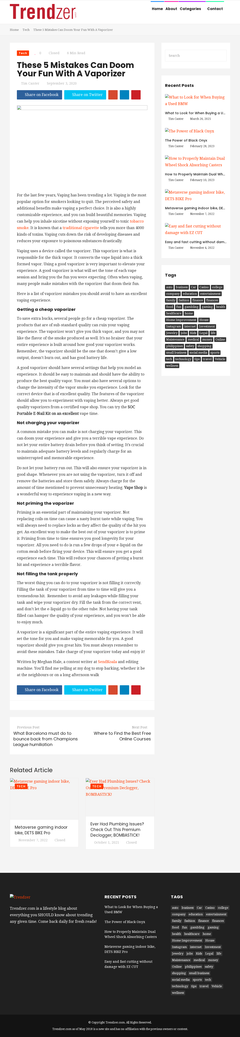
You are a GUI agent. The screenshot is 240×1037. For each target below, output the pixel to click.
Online (220, 339)
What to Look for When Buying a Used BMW (202, 113)
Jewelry (171, 333)
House (204, 320)
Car (193, 287)
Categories (191, 8)
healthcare (173, 313)
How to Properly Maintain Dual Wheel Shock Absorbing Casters (131, 934)
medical (193, 339)
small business (176, 352)
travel (207, 359)
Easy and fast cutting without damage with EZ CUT (128, 964)
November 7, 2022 (33, 840)
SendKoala (107, 662)
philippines (174, 346)
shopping (204, 346)
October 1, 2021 (106, 842)
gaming (207, 307)
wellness (172, 365)
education (190, 293)
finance (197, 300)
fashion (184, 300)
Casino (204, 287)
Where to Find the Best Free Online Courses (122, 736)
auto (169, 287)
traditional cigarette (81, 228)
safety (190, 346)
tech (169, 359)
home (189, 313)
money (207, 339)
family (170, 300)
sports (214, 352)
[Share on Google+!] (113, 94)
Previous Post (28, 727)
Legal (203, 333)
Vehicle (220, 359)
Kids (193, 333)
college (217, 287)
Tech (26, 30)
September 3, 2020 (62, 83)
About (171, 8)
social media (198, 352)
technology (183, 359)
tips (197, 359)
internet (190, 326)
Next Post (139, 727)
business (182, 287)
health (220, 307)
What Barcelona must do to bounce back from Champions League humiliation (45, 738)
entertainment (210, 293)
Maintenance (175, 339)
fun (178, 307)
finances (212, 300)
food (169, 307)
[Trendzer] (43, 12)
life (213, 333)
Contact (215, 8)
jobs (184, 333)
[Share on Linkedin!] (124, 94)
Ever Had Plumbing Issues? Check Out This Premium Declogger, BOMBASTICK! (117, 829)
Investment (207, 326)
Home (157, 8)
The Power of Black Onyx (186, 140)
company (173, 293)
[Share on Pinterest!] (136, 94)
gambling (191, 307)
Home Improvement (181, 320)
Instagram (173, 326)
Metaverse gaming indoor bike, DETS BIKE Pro (41, 830)
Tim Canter (30, 83)
